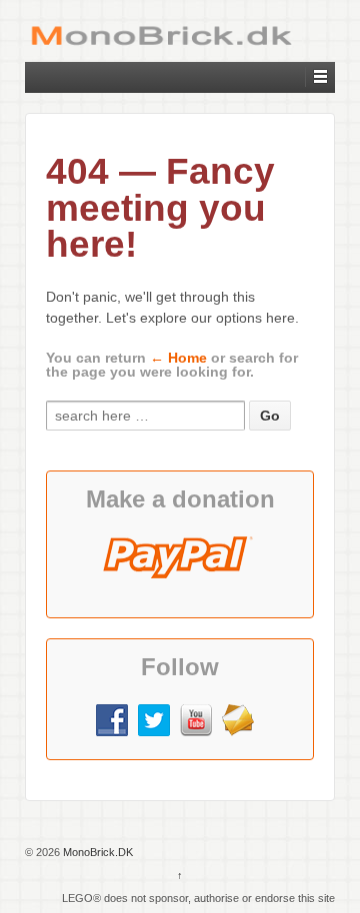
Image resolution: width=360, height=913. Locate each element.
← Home (178, 358)
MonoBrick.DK (96, 852)
